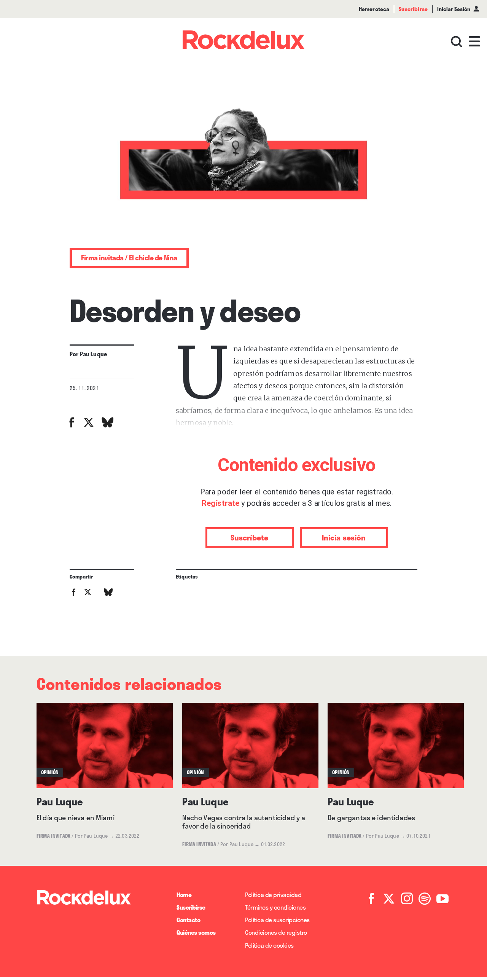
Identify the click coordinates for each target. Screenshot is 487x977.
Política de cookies (269, 945)
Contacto (188, 919)
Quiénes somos (196, 932)
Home (184, 894)
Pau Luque (93, 354)
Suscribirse (191, 907)
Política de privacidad (273, 894)
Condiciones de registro (276, 932)
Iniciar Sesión (453, 9)
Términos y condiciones (275, 907)
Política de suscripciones (277, 919)
